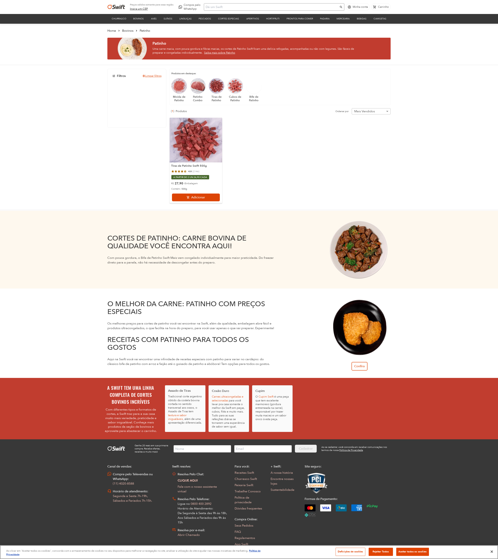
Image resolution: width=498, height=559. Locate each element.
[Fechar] (491, 551)
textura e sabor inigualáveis (177, 417)
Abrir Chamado (189, 535)
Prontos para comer (300, 18)
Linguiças (185, 18)
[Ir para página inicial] (116, 7)
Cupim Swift (266, 397)
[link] (139, 9)
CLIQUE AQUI (188, 480)
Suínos (168, 18)
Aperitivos (252, 18)
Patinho (145, 31)
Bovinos (138, 18)
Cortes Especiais (228, 18)
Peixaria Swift (244, 485)
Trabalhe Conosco (248, 491)
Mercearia (343, 18)
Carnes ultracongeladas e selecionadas (227, 398)
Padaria (325, 18)
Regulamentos (245, 538)
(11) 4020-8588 (123, 483)
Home (111, 31)
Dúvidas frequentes (248, 508)
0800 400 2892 (201, 504)
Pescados (205, 18)
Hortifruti (273, 18)
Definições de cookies (350, 551)
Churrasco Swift (246, 479)
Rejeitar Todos (381, 551)
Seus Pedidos (244, 525)
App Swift (241, 544)
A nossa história (282, 473)
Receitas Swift (244, 473)
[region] (249, 552)
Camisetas (380, 18)
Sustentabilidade (282, 490)
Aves (154, 18)
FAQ (238, 532)
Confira (359, 366)
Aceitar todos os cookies (412, 551)
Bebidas (361, 18)
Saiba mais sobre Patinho (219, 53)
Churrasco (119, 18)
